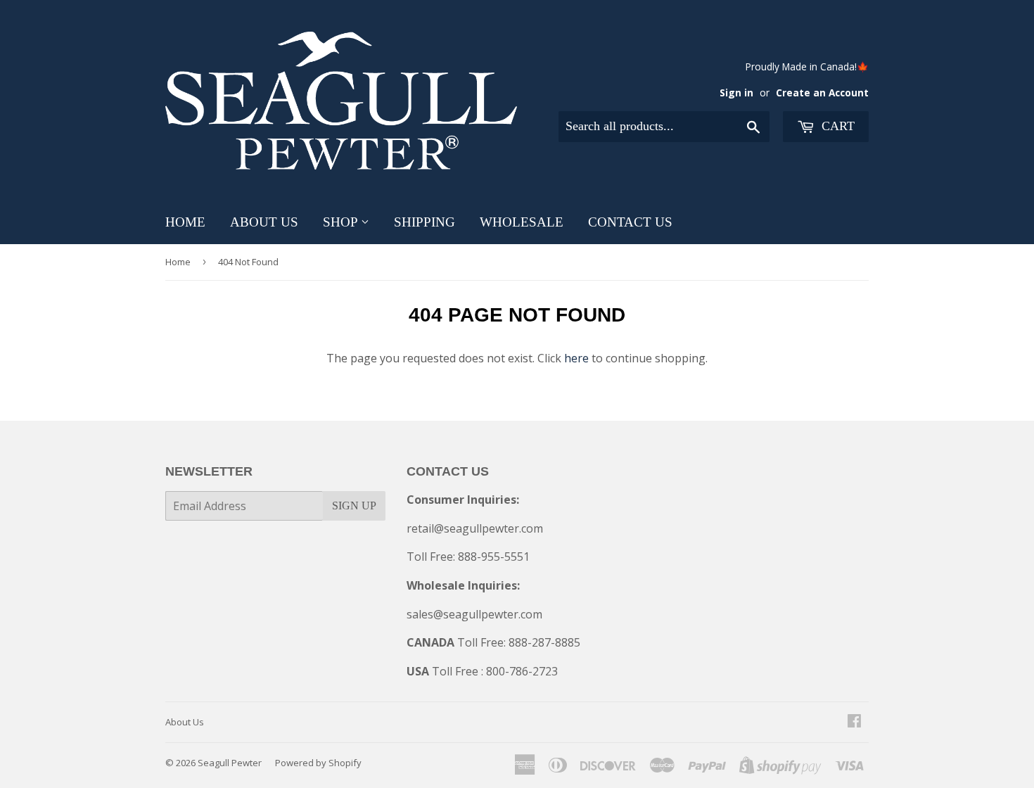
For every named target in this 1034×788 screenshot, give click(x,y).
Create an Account (822, 92)
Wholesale (521, 222)
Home (185, 222)
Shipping (424, 222)
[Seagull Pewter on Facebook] (854, 722)
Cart (836, 126)
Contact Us (630, 222)
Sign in (736, 92)
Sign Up (354, 505)
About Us (264, 222)
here (576, 358)
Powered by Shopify (318, 762)
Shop (342, 222)
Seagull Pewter (230, 762)
